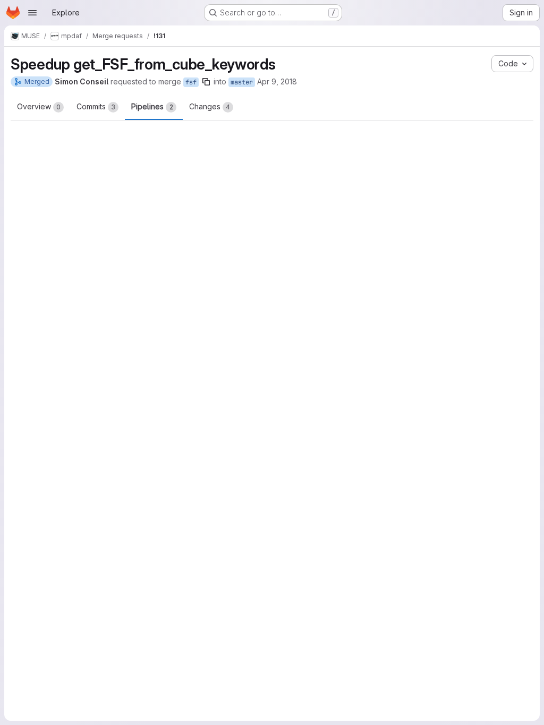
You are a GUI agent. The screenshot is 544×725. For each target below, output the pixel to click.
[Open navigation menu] (32, 12)
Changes (209, 106)
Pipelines (152, 106)
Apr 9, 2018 (277, 81)
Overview (39, 106)
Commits (95, 106)
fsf (191, 82)
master (242, 82)
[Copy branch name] (206, 81)
